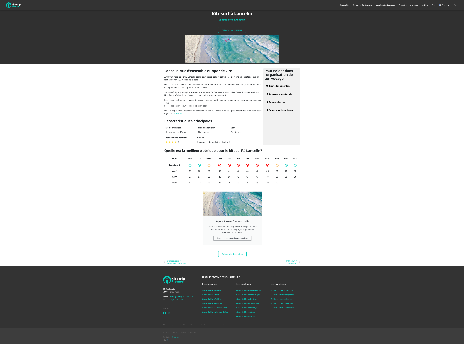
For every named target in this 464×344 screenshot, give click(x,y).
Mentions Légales (169, 325)
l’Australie (178, 113)
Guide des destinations (362, 5)
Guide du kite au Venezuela (282, 303)
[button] (455, 5)
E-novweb (176, 337)
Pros (433, 5)
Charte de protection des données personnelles (217, 325)
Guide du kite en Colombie (282, 290)
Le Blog (425, 5)
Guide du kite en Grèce (245, 312)
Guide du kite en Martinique (248, 294)
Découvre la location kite (280, 94)
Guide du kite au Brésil (211, 290)
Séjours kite (344, 5)
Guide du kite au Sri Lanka (281, 299)
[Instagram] (168, 313)
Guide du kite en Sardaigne (247, 307)
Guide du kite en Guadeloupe (248, 290)
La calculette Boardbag (385, 5)
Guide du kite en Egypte (212, 303)
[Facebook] (164, 313)
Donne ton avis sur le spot (281, 110)
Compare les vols (277, 102)
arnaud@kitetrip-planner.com (181, 296)
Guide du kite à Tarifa (211, 294)
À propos (414, 5)
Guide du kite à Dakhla (211, 299)
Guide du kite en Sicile (245, 316)
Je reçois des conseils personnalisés (232, 238)
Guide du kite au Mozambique (283, 307)
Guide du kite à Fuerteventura (214, 307)
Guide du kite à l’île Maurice (247, 303)
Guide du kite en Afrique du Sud (215, 312)
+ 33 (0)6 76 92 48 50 (175, 299)
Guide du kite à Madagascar (282, 294)
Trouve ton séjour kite (279, 86)
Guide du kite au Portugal (246, 299)
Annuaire (402, 5)
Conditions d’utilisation (188, 325)
